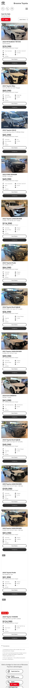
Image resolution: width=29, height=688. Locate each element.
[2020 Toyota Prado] (14, 562)
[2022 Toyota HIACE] (14, 120)
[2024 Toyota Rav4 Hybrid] (14, 296)
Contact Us (14, 63)
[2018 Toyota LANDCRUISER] (14, 473)
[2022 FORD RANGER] (14, 164)
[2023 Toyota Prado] (14, 252)
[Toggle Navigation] (27, 8)
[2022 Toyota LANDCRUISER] (14, 208)
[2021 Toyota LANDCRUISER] (14, 341)
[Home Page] (7, 3)
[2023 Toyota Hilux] (14, 75)
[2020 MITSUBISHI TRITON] (14, 31)
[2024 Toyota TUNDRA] (14, 606)
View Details (14, 59)
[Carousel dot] (6, 126)
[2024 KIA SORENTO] (14, 385)
